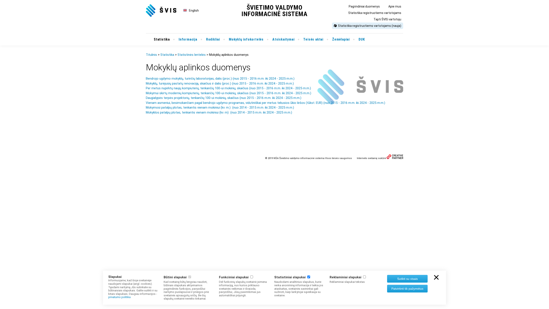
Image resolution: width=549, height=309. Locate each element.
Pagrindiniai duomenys (364, 6)
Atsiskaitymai (283, 39)
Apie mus (394, 6)
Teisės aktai (313, 39)
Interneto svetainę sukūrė (371, 158)
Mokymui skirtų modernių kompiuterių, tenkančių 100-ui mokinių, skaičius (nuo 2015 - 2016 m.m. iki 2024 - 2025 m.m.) (228, 93)
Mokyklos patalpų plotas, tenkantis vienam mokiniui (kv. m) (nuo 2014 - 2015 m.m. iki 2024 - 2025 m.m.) (219, 112)
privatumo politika (119, 297)
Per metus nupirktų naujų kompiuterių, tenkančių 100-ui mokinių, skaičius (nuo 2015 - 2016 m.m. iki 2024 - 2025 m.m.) (228, 88)
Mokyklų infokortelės (246, 39)
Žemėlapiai (341, 39)
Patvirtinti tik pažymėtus (407, 288)
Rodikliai (213, 39)
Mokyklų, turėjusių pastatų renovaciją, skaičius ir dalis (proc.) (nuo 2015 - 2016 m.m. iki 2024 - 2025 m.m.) (220, 83)
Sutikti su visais (407, 278)
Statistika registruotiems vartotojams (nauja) (369, 25)
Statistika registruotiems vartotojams (374, 13)
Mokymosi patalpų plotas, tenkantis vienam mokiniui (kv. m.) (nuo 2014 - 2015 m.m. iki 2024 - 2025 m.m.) (220, 107)
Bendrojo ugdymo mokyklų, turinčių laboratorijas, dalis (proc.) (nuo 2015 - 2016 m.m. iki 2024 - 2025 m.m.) (220, 78)
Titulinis (151, 55)
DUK (362, 39)
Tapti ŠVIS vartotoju (387, 19)
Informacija (188, 39)
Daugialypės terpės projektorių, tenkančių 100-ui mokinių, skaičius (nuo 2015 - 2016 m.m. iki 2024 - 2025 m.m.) (223, 98)
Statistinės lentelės (192, 55)
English (194, 10)
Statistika (162, 39)
